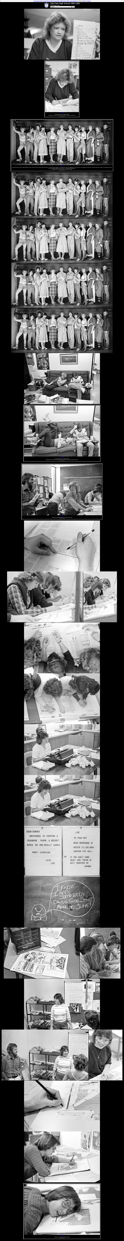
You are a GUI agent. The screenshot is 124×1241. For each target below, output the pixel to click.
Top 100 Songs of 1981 (58, 1)
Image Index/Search (74, 1)
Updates (89, 1)
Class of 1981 (66, 1)
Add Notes (62, 112)
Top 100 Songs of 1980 (47, 1)
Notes (85, 1)
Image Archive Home (38, 1)
